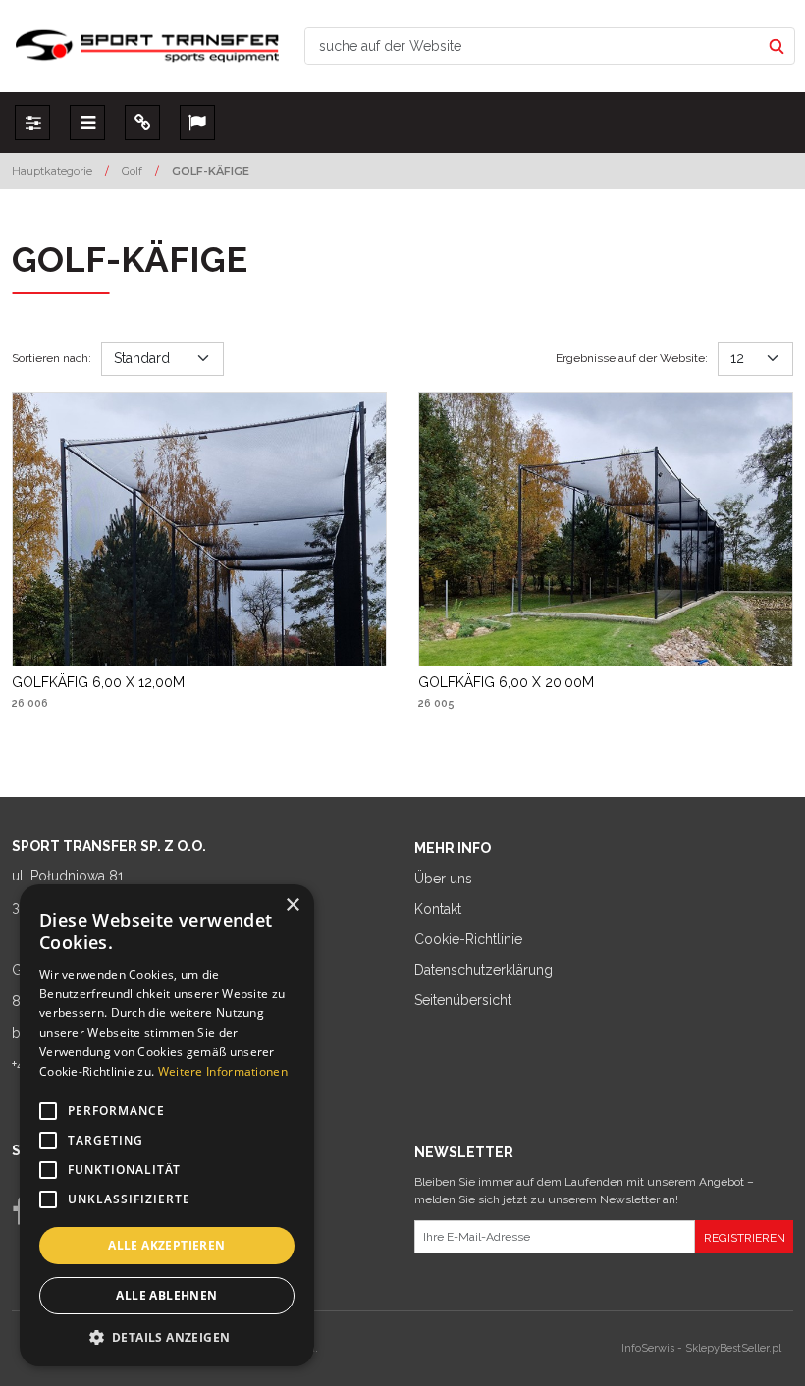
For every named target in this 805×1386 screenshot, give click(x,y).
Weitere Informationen (223, 1071)
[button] (167, 1337)
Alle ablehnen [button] (166, 1295)
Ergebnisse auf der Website (632, 358)
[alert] (167, 1125)
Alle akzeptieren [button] (166, 1245)
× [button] (292, 905)
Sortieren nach (51, 358)
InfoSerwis (647, 1348)
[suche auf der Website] (776, 46)
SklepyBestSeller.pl (733, 1348)
